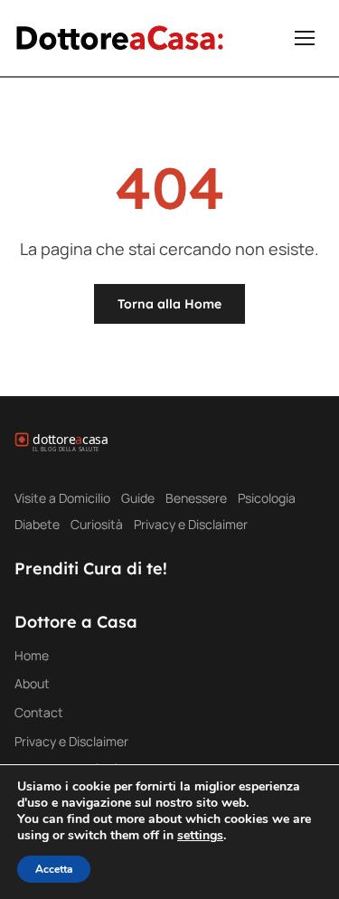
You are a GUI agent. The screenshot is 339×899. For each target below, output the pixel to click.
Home (31, 655)
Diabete (37, 524)
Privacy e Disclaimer (191, 524)
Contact (38, 712)
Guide (138, 497)
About (32, 683)
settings (200, 836)
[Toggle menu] (305, 38)
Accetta (53, 869)
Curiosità (97, 524)
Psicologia (267, 497)
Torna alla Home (169, 304)
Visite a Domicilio (62, 497)
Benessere (196, 497)
